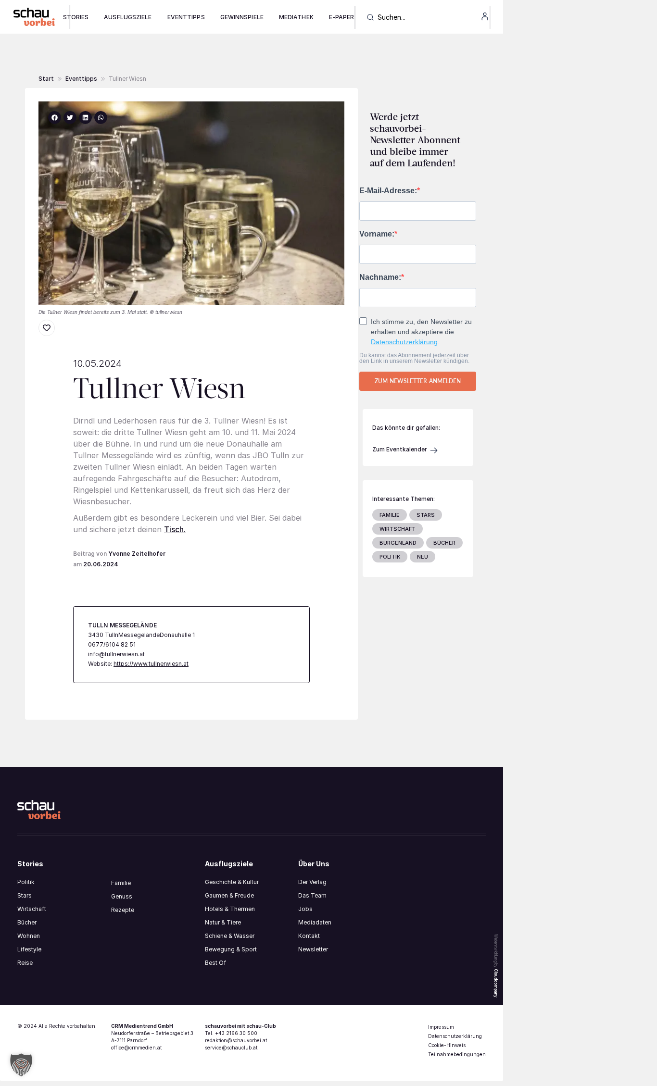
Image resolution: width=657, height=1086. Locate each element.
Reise (25, 962)
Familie (121, 882)
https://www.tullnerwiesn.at (151, 663)
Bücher (27, 922)
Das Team (312, 895)
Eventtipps (186, 17)
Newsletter (313, 949)
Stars (24, 895)
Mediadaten (314, 922)
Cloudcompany (495, 983)
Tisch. (175, 529)
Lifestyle (29, 949)
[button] (127, 79)
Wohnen (28, 935)
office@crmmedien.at (136, 1047)
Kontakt (309, 935)
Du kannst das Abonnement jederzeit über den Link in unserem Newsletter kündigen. (414, 358)
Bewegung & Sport (231, 949)
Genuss (121, 896)
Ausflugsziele (128, 17)
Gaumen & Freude (229, 895)
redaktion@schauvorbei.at (236, 1040)
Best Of (215, 962)
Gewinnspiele (242, 17)
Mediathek (296, 17)
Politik (26, 882)
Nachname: (380, 277)
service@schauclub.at (231, 1047)
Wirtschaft (31, 908)
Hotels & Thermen (230, 908)
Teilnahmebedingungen (457, 1054)
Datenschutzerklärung (404, 342)
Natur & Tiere (223, 922)
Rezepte (122, 909)
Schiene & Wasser (229, 935)
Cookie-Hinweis (447, 1045)
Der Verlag (312, 882)
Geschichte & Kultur (232, 882)
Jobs (305, 908)
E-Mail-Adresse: (388, 191)
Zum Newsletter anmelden (418, 381)
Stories (76, 17)
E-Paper (341, 17)
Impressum (441, 1027)
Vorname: (376, 234)
